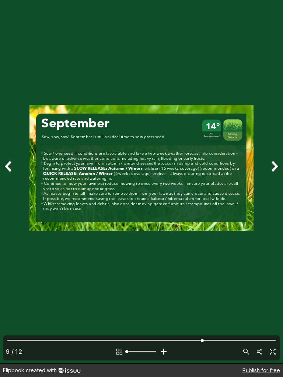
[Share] (259, 351)
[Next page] (274, 181)
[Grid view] (119, 351)
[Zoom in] (164, 351)
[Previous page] (9, 181)
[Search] (246, 351)
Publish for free (261, 370)
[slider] (141, 351)
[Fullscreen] (273, 351)
